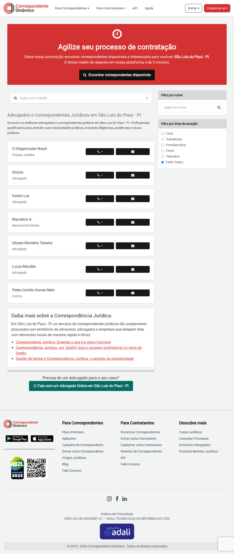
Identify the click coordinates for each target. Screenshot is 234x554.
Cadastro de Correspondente (82, 445)
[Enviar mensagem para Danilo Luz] (133, 198)
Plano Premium (73, 432)
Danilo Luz (20, 196)
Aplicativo (69, 438)
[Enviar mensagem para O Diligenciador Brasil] (133, 151)
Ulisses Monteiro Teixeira (32, 243)
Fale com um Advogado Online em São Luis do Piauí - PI (82, 386)
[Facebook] (117, 499)
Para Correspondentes (72, 8)
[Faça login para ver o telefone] (100, 151)
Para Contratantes (110, 8)
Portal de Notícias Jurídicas (198, 451)
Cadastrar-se (217, 8)
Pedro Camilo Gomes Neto (33, 290)
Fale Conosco (71, 470)
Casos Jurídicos (190, 432)
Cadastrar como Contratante (141, 445)
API (135, 8)
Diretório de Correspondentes (141, 451)
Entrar (193, 8)
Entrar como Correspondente (82, 451)
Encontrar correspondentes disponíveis (119, 75)
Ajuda (149, 8)
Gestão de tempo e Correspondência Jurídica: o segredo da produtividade (75, 358)
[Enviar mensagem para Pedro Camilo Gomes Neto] (133, 292)
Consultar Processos (194, 438)
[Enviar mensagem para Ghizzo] (133, 175)
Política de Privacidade (117, 514)
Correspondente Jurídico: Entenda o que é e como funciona (63, 342)
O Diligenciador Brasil (29, 149)
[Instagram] (109, 499)
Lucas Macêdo (24, 266)
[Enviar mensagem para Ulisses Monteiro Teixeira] (133, 245)
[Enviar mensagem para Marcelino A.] (133, 222)
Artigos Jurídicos (74, 458)
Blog (65, 464)
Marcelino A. (22, 219)
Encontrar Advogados (194, 445)
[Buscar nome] (219, 107)
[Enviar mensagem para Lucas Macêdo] (133, 269)
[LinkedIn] (124, 499)
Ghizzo (17, 172)
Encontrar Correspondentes (140, 432)
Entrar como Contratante (138, 438)
